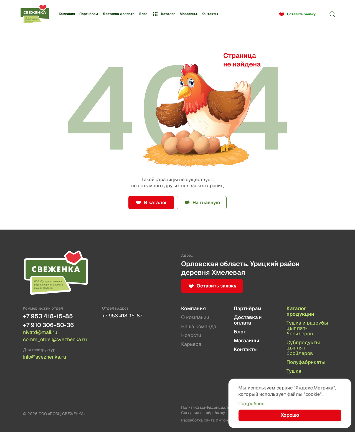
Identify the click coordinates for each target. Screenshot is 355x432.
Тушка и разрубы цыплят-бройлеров (307, 328)
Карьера (191, 344)
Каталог (168, 14)
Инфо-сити (226, 420)
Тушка (293, 371)
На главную (206, 202)
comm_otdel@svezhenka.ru (55, 339)
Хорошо (290, 415)
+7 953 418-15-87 (122, 315)
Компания (67, 14)
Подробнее (252, 403)
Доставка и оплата (119, 14)
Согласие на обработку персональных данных (225, 412)
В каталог (155, 202)
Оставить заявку (301, 14)
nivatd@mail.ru (40, 332)
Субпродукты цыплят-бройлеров (303, 348)
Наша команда (198, 326)
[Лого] (34, 14)
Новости (191, 335)
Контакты (210, 14)
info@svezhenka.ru (44, 357)
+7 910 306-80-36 (48, 325)
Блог (143, 14)
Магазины (188, 14)
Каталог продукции (300, 311)
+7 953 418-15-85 (48, 316)
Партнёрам (88, 14)
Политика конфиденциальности (211, 407)
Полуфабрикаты (305, 362)
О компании (195, 317)
